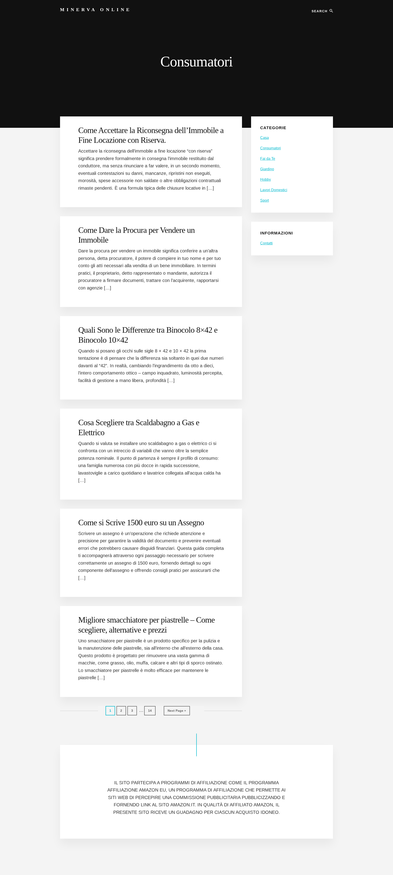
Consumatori (270, 148)
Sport (264, 200)
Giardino (267, 169)
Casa (264, 138)
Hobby (265, 179)
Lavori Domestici (273, 190)
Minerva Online (95, 9)
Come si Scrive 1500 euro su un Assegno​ (141, 522)
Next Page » (176, 712)
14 (152, 710)
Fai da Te (267, 159)
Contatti (266, 243)
